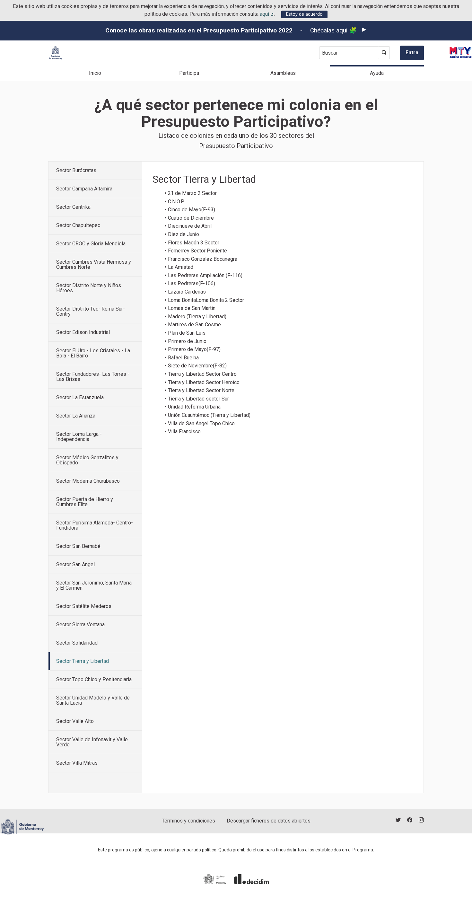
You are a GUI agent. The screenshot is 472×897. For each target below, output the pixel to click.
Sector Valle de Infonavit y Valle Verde (92, 742)
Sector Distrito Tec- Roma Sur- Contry (90, 311)
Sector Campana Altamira (84, 189)
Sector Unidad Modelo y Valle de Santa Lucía (93, 700)
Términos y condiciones (188, 821)
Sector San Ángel (75, 564)
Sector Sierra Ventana (80, 624)
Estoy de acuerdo (304, 14)
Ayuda (377, 73)
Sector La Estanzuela (80, 397)
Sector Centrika (73, 207)
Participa (189, 73)
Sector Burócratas (76, 170)
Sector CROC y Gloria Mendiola (91, 244)
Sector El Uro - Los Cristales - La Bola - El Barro (93, 353)
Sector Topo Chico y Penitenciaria (94, 679)
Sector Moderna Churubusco (88, 481)
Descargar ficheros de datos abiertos (268, 821)
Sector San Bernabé (78, 546)
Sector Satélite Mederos (83, 606)
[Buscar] (384, 52)
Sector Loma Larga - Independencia (79, 436)
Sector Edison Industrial (83, 332)
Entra (412, 52)
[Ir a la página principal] (55, 53)
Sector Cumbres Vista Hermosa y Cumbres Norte (93, 264)
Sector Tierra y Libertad (82, 661)
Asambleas (283, 73)
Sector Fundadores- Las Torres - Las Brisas (92, 376)
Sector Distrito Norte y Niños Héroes (88, 288)
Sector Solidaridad (77, 643)
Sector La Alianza (75, 416)
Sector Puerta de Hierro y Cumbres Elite (84, 501)
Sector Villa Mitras (77, 763)
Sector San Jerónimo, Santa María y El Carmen (94, 585)
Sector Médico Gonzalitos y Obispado (87, 460)
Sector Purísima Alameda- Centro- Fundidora (94, 525)
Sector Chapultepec (78, 225)
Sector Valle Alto (75, 721)
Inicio (95, 73)
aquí (267, 14)
